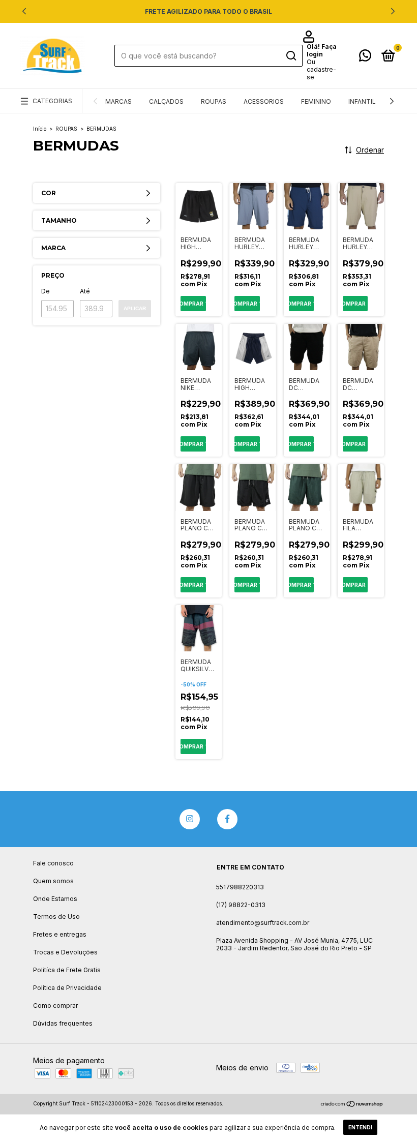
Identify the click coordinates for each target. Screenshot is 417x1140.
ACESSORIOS (264, 101)
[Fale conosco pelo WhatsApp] (365, 58)
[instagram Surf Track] (190, 819)
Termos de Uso (56, 916)
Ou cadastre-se (321, 69)
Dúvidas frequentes (63, 1023)
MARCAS (118, 101)
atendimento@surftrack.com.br (262, 922)
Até (85, 291)
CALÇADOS (166, 101)
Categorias (52, 101)
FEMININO (316, 101)
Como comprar (55, 1005)
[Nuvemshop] (352, 1104)
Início (39, 129)
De (45, 291)
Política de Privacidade (67, 988)
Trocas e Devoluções (65, 952)
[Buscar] (290, 56)
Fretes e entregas (59, 934)
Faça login (322, 50)
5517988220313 (240, 887)
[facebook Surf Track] (227, 819)
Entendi (360, 1127)
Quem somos (53, 881)
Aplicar (135, 308)
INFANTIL (362, 101)
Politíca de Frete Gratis (67, 970)
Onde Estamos (55, 899)
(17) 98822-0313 (240, 905)
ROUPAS (213, 101)
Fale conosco (53, 863)
